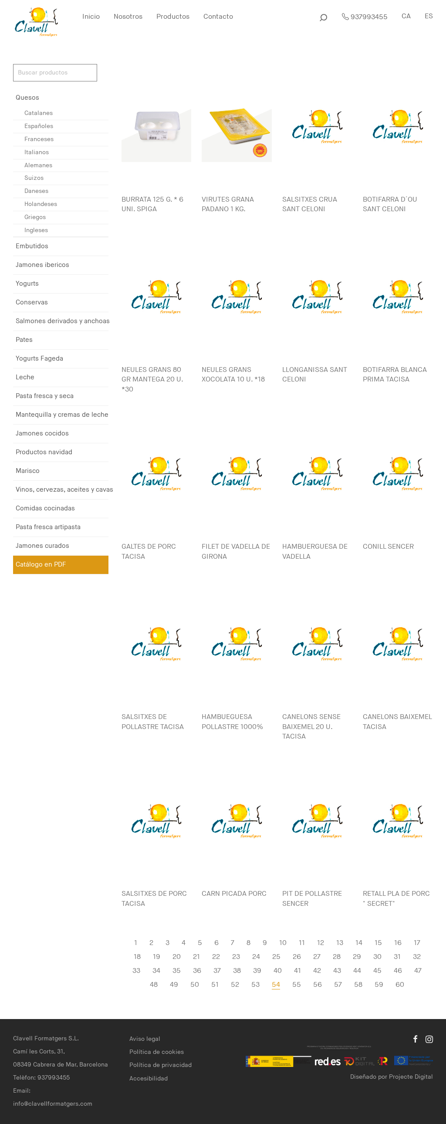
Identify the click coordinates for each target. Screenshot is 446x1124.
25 (276, 957)
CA (406, 16)
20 (176, 957)
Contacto (218, 17)
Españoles (38, 126)
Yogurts (27, 284)
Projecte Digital (411, 1076)
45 (377, 971)
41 (297, 971)
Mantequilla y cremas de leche (62, 415)
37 (217, 971)
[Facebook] (415, 1038)
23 (236, 957)
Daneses (36, 191)
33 (136, 971)
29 (357, 957)
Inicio (91, 17)
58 (358, 985)
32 (417, 957)
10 (283, 943)
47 (418, 971)
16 (398, 943)
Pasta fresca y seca (45, 396)
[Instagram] (429, 1038)
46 (398, 971)
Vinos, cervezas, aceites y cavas (64, 490)
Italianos (36, 152)
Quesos (27, 98)
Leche (25, 377)
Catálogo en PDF (41, 564)
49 (174, 985)
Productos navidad (44, 452)
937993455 (368, 17)
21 (196, 957)
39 (257, 971)
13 (339, 943)
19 (156, 957)
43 (337, 971)
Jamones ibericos (42, 265)
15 (378, 943)
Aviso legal (144, 1039)
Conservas (32, 302)
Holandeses (40, 204)
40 (278, 971)
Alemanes (38, 165)
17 (417, 943)
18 (137, 957)
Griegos (35, 217)
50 (194, 985)
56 (317, 985)
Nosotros (128, 17)
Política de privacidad (160, 1065)
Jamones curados (42, 546)
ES (429, 16)
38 (237, 971)
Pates (24, 340)
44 (357, 971)
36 (197, 971)
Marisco (28, 471)
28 (337, 957)
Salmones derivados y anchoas (63, 321)
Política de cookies (156, 1052)
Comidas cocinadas (45, 508)
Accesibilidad (148, 1078)
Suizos (34, 178)
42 (317, 971)
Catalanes (38, 113)
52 (235, 985)
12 (320, 943)
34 (156, 971)
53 (255, 985)
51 (215, 985)
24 (256, 957)
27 (317, 957)
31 (397, 957)
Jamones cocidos (42, 433)
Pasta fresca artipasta (48, 527)
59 (379, 985)
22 (216, 957)
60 (399, 985)
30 (377, 957)
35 (176, 971)
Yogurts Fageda (39, 358)
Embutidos (32, 246)
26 (297, 957)
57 (338, 985)
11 (302, 943)
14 (358, 943)
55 (296, 985)
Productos (172, 17)
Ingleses (36, 230)
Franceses (39, 139)
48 (154, 985)
